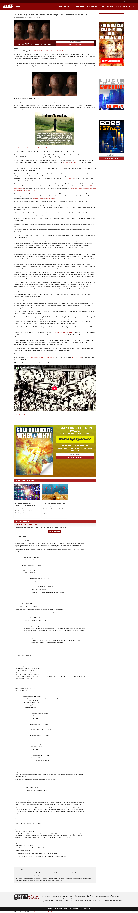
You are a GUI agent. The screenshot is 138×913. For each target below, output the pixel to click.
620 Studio (36, 911)
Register (133, 1)
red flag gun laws (69, 178)
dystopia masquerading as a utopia (64, 332)
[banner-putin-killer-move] (111, 65)
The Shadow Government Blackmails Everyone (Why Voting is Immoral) (32, 147)
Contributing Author (19, 17)
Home (50, 908)
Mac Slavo (19, 508)
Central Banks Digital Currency (110, 6)
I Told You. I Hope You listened (54, 503)
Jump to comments (20, 414)
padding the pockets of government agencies (44, 198)
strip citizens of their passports (69, 162)
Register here (54, 531)
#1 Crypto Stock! (66, 6)
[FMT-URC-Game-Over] (111, 109)
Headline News (32, 17)
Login (126, 1)
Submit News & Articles (62, 908)
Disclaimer (53, 911)
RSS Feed (86, 908)
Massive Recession (129, 6)
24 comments (37, 17)
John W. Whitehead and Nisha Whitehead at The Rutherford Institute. (51, 51)
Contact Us (77, 908)
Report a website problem (45, 911)
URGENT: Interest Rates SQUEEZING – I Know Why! (25, 504)
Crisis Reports (79, 6)
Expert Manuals (91, 6)
